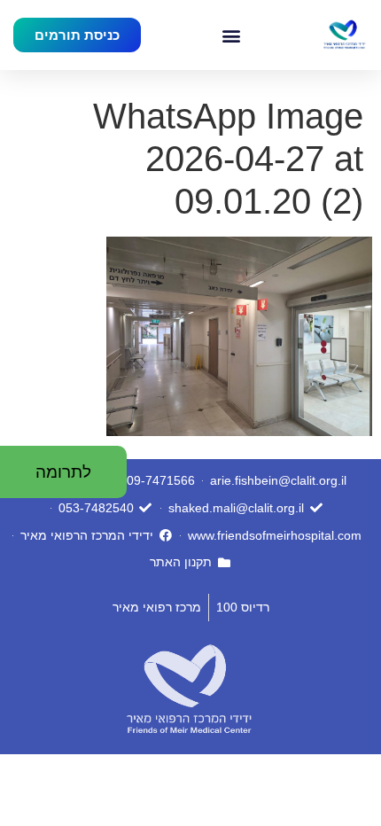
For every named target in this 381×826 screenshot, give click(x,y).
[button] (230, 35)
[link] (344, 35)
